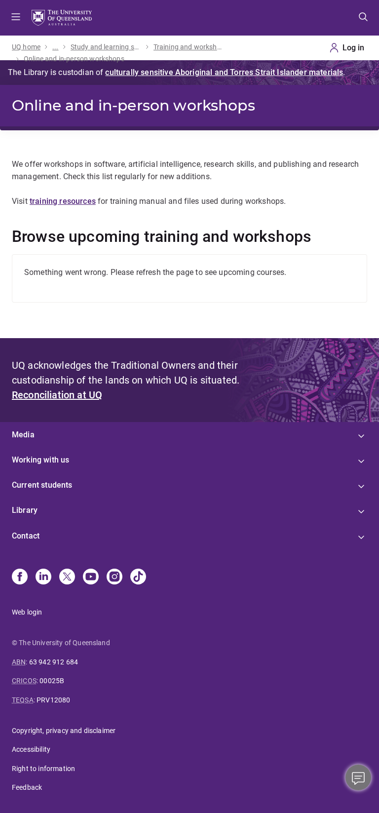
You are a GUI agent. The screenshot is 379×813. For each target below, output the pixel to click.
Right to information (43, 769)
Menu (16, 18)
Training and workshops (189, 47)
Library (25, 510)
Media (23, 434)
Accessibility (31, 749)
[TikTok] (138, 577)
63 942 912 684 (53, 662)
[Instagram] (114, 577)
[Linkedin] (43, 577)
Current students (42, 485)
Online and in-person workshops (74, 59)
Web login (27, 612)
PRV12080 (53, 700)
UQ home (26, 47)
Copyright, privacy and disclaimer (63, 731)
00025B (51, 681)
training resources (63, 201)
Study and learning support (106, 47)
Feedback (27, 787)
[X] (67, 577)
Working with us (40, 460)
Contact (25, 536)
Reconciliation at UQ (57, 395)
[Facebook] (20, 577)
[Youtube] (91, 577)
